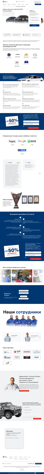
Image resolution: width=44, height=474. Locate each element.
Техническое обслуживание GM (11, 6)
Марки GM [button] (9, 4)
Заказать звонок (37, 4)
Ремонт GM (4, 6)
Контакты (26, 4)
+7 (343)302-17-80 (37, 2)
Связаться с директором (24, 390)
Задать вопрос (37, 418)
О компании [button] (4, 4)
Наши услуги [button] (14, 4)
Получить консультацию (34, 25)
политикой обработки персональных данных (34, 23)
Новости (19, 4)
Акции (23, 4)
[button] (40, 173)
